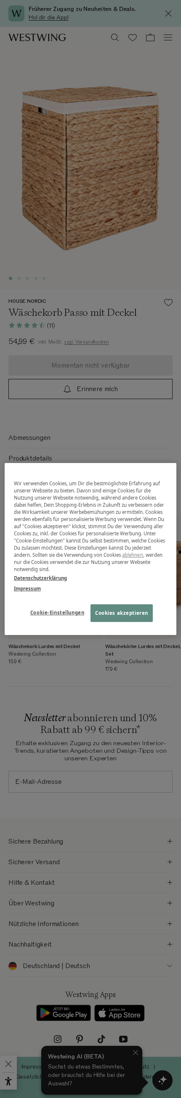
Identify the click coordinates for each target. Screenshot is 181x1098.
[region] (91, 549)
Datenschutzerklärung (40, 578)
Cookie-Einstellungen (57, 613)
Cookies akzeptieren (121, 613)
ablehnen (132, 555)
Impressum (27, 588)
